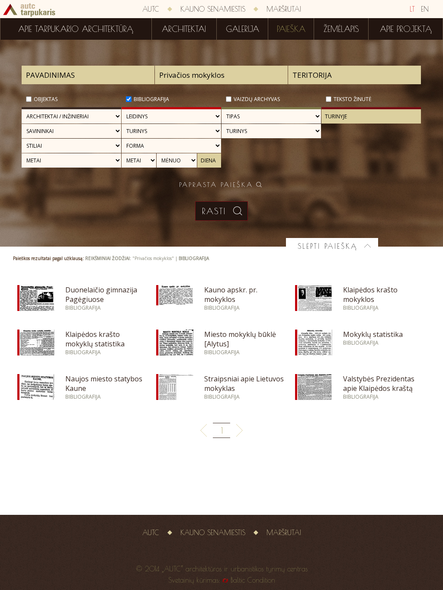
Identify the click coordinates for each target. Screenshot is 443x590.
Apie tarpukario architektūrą (75, 29)
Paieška (291, 29)
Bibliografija (151, 99)
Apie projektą (406, 29)
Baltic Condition (253, 580)
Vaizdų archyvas (257, 99)
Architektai (184, 29)
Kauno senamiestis (212, 9)
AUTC (150, 9)
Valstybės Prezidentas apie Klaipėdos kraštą (378, 383)
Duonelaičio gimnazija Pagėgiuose (101, 294)
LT (412, 9)
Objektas (46, 99)
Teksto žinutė (353, 99)
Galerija (242, 29)
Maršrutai (283, 9)
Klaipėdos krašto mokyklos (370, 294)
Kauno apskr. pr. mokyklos (230, 294)
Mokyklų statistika (373, 334)
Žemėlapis (341, 29)
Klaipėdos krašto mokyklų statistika (95, 339)
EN (425, 9)
